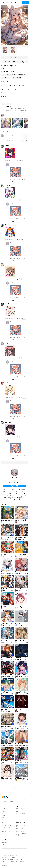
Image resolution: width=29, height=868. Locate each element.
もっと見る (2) (14, 462)
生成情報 (3, 97)
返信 (22, 160)
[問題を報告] (18, 160)
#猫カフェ (3, 86)
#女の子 (9, 86)
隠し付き (9, 140)
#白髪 (18, 86)
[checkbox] (5, 140)
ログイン (25, 2)
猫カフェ (9, 81)
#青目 (22, 86)
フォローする (14, 486)
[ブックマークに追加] (19, 61)
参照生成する (14, 57)
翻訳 (2, 92)
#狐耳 (14, 86)
